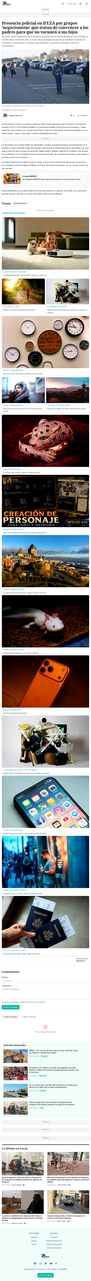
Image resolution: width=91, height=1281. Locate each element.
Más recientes (11, 1017)
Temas (34, 1244)
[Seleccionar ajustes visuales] (80, 4)
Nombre (5, 977)
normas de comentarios (36, 1002)
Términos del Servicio (54, 1241)
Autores (34, 1241)
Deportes (43, 1075)
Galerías (34, 1237)
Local (42, 1108)
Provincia (44, 1056)
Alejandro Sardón (17, 1223)
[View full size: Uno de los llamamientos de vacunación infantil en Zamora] (45, 76)
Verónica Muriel (17, 1185)
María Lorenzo (61, 1221)
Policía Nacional (20, 203)
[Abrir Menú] (86, 3)
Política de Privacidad (54, 1244)
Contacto (54, 1237)
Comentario (7, 986)
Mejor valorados (30, 1017)
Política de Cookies (54, 1248)
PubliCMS (63, 1269)
